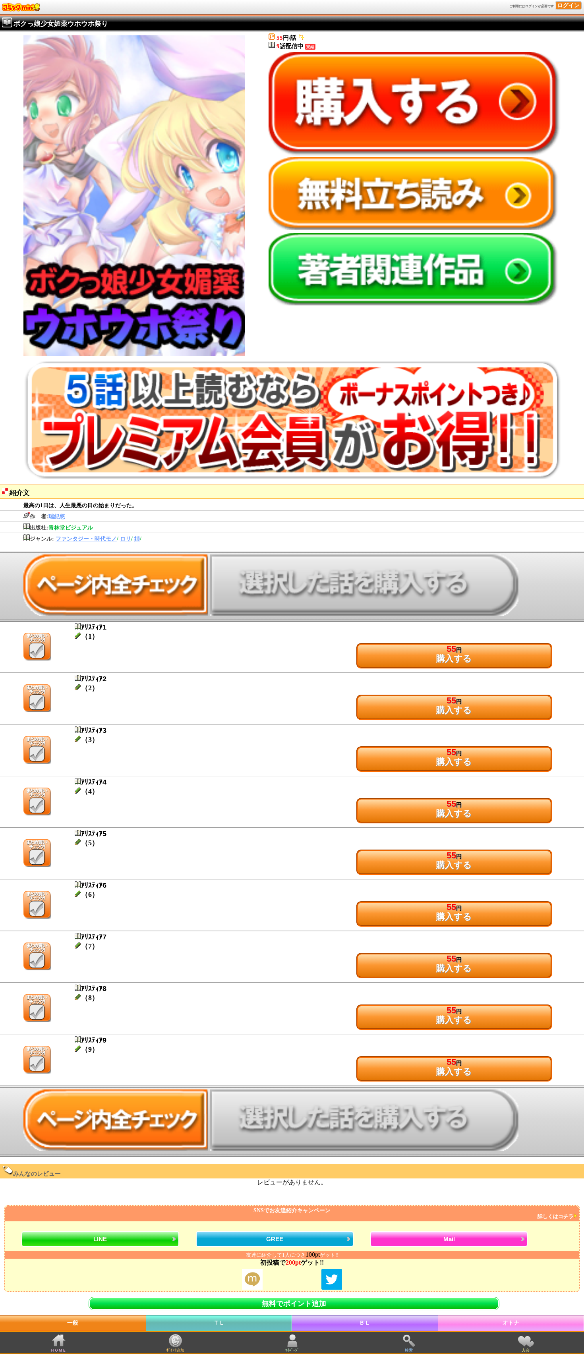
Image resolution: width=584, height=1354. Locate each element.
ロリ (125, 539)
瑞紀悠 (56, 517)
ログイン (568, 5)
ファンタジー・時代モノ (86, 539)
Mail (449, 1239)
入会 (526, 1350)
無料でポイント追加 (294, 1304)
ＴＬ (218, 1323)
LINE (100, 1239)
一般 (72, 1323)
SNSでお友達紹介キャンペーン (413, 1213)
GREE (274, 1239)
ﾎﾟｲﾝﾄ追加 (175, 1350)
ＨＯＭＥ (58, 1350)
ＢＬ (364, 1323)
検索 (409, 1350)
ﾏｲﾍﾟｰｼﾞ (292, 1350)
